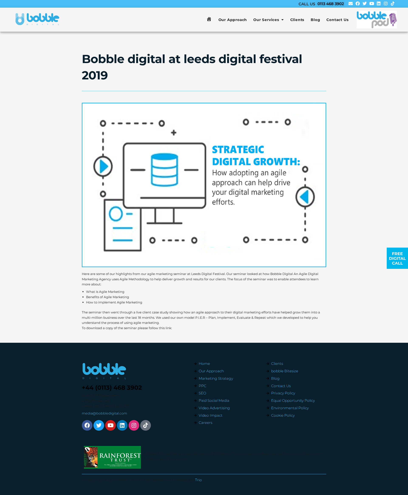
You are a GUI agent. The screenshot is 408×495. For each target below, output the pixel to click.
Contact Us (337, 20)
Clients (297, 20)
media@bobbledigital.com (104, 413)
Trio (198, 480)
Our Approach (232, 20)
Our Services (266, 20)
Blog (315, 20)
